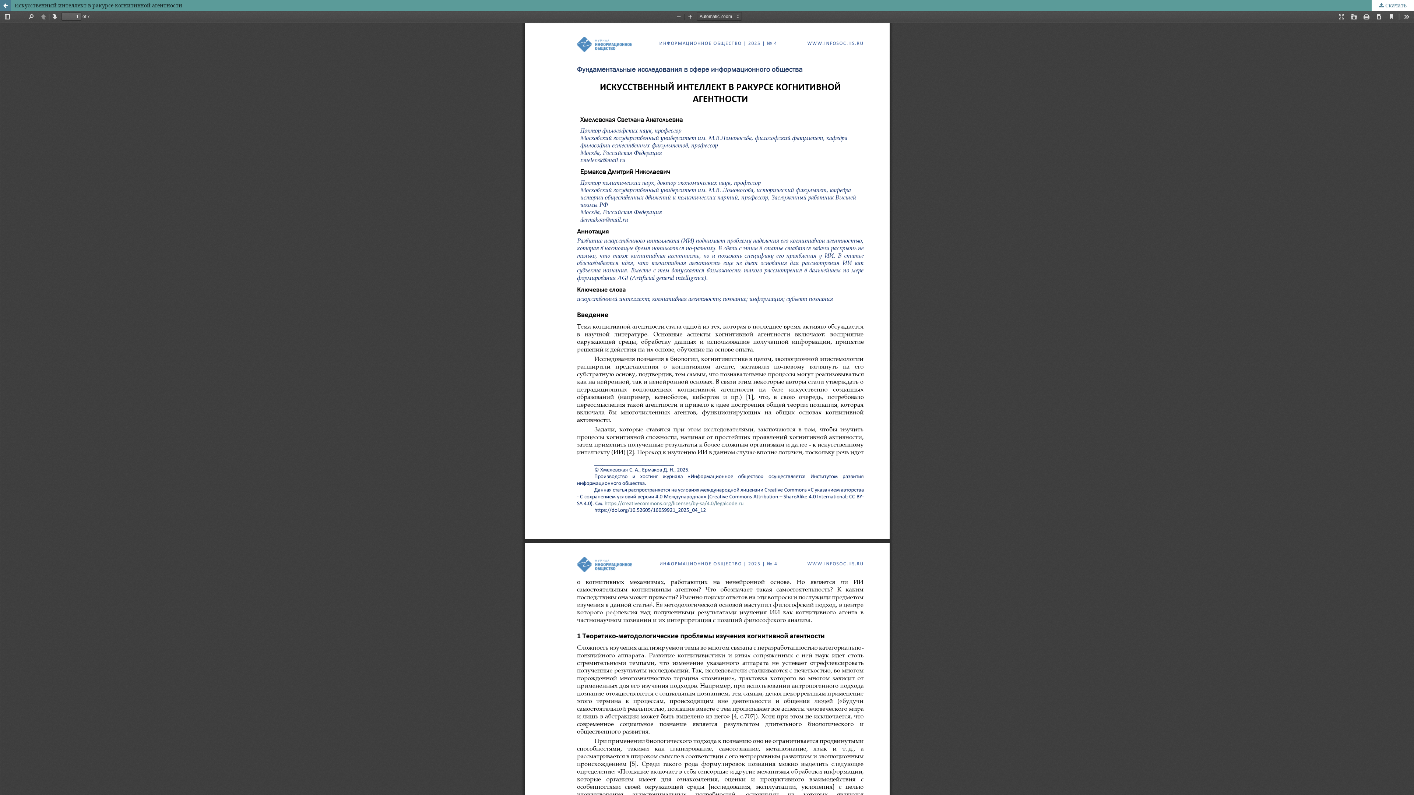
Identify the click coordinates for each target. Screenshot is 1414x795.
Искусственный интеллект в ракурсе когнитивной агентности (98, 5)
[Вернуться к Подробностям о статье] (5, 5)
